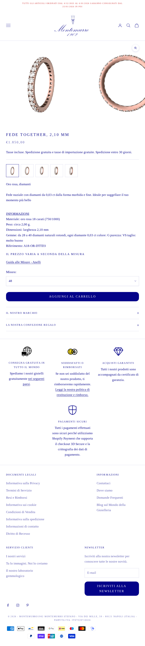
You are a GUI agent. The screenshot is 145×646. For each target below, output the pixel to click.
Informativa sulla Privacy (23, 483)
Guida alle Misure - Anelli (23, 262)
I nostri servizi (15, 556)
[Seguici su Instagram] (18, 605)
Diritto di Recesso (18, 533)
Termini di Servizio (19, 490)
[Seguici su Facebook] (8, 605)
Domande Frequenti (110, 497)
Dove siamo (105, 490)
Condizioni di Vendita (20, 512)
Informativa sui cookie (21, 505)
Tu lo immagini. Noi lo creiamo (27, 563)
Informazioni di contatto (22, 526)
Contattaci (103, 483)
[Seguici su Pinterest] (27, 605)
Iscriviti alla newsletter (111, 588)
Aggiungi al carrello (72, 296)
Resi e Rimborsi (16, 497)
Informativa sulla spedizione (25, 519)
